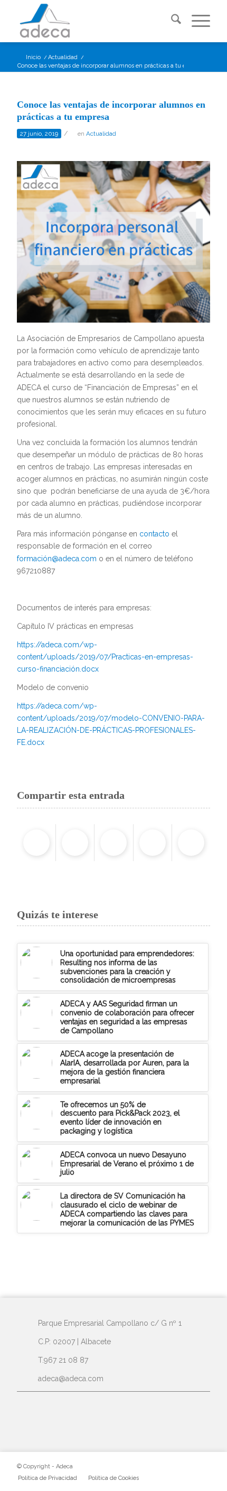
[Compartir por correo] (191, 842)
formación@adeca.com (57, 558)
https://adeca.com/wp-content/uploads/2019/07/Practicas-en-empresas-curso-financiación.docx (105, 656)
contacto (154, 534)
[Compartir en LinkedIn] (152, 842)
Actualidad (101, 133)
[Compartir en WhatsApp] (113, 842)
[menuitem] (170, 21)
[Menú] (195, 21)
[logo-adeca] (94, 21)
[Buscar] (170, 21)
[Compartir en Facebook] (36, 842)
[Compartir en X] (75, 842)
